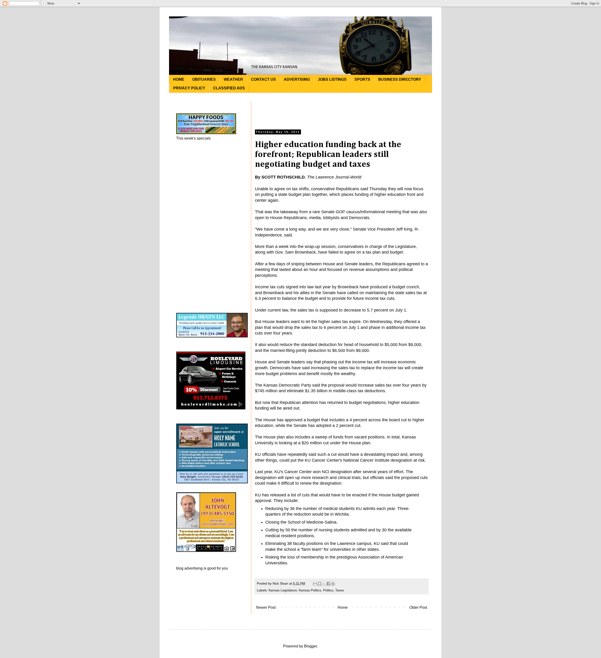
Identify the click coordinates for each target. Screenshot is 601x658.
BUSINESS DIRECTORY (399, 79)
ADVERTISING (297, 79)
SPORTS (362, 79)
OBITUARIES (204, 79)
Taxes (339, 590)
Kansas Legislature (283, 590)
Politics (328, 590)
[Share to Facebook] (328, 583)
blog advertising (189, 568)
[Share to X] (324, 583)
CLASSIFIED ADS (229, 88)
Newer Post (266, 607)
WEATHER (233, 79)
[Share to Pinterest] (333, 583)
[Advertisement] (341, 111)
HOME (178, 79)
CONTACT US (263, 79)
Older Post (418, 607)
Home (343, 607)
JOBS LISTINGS (332, 79)
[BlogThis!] (319, 583)
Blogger (310, 646)
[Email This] (315, 583)
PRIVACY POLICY (189, 88)
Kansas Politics (310, 590)
